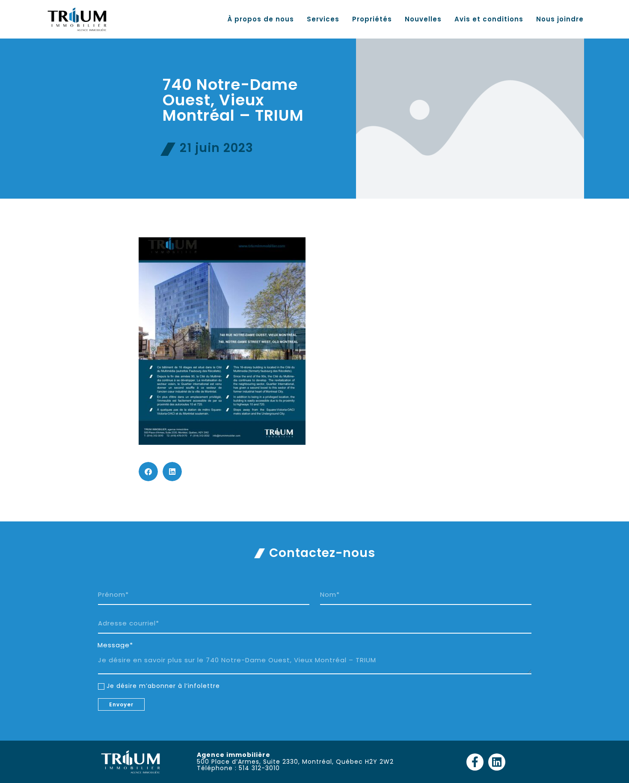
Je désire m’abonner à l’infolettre (163, 686)
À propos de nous (260, 19)
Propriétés (372, 19)
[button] (148, 471)
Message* (115, 645)
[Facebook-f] (475, 762)
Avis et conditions (488, 19)
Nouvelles (423, 19)
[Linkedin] (496, 762)
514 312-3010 (259, 768)
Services (323, 19)
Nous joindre (560, 19)
